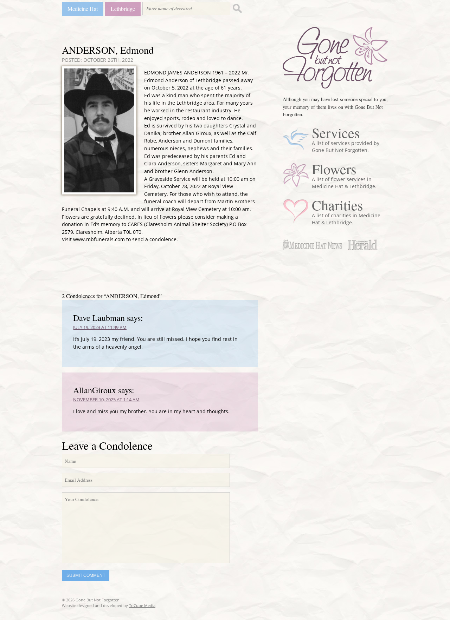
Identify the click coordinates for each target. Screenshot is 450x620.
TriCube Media (142, 605)
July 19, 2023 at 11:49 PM (100, 327)
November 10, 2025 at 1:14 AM (106, 399)
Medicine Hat (83, 8)
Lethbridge (123, 8)
